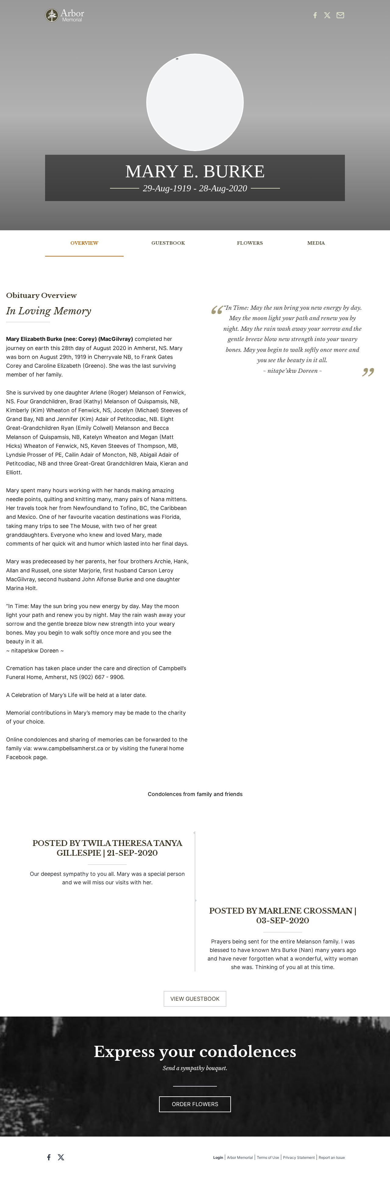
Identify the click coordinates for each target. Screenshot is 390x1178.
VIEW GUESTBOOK (195, 999)
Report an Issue (332, 1157)
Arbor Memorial (240, 1157)
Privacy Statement (299, 1157)
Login (218, 1157)
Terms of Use (268, 1157)
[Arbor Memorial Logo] (64, 15)
